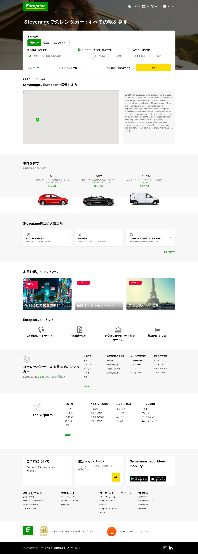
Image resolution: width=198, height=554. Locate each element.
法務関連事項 (59, 548)
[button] (37, 119)
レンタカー (27, 79)
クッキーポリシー (74, 548)
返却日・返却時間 (141, 49)
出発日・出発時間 (102, 49)
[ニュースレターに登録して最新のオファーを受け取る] (116, 477)
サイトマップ (46, 548)
